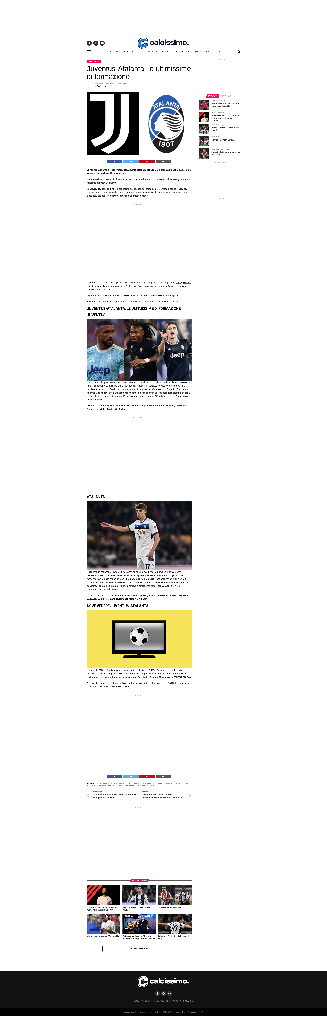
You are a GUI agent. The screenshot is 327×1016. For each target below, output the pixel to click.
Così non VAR (121, 52)
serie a (133, 786)
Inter (189, 52)
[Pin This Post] (147, 161)
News (109, 52)
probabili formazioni (118, 786)
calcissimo (120, 783)
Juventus (179, 52)
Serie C (216, 52)
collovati (150, 783)
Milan (198, 52)
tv (140, 786)
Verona (182, 189)
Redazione (101, 86)
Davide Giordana (164, 783)
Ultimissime (148, 786)
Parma (186, 282)
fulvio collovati (182, 783)
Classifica (166, 52)
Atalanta (103, 170)
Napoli (207, 52)
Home (136, 1001)
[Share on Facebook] (114, 161)
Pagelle (135, 52)
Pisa (178, 282)
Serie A (165, 170)
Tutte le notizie (150, 52)
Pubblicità (188, 1001)
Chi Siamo (146, 1001)
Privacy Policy (173, 1001)
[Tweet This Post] (131, 161)
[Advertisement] (163, 18)
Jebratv (91, 786)
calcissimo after (135, 783)
